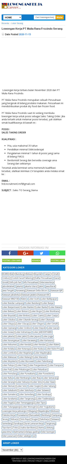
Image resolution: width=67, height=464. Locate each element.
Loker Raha (7, 377)
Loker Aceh (34, 298)
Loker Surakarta (9, 398)
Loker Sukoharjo (26, 390)
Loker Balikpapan (49, 298)
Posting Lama (57, 260)
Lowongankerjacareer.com (41, 458)
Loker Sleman (8, 386)
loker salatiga (24, 436)
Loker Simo (37, 382)
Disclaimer (49, 461)
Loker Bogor (36, 311)
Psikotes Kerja (8, 415)
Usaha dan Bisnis (28, 427)
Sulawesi (55, 419)
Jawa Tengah (8, 290)
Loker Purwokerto (45, 373)
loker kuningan (48, 431)
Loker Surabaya (43, 394)
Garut (57, 278)
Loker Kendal (25, 344)
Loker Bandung (33, 303)
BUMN (5, 274)
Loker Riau (36, 377)
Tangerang (50, 423)
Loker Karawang (29, 340)
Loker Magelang (25, 352)
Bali (12, 274)
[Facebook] (10, 252)
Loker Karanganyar (11, 340)
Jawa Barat (50, 286)
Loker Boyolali (8, 315)
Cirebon (6, 278)
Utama (41, 427)
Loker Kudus (38, 348)
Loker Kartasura (46, 340)
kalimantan (19, 431)
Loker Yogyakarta (46, 406)
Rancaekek (35, 415)
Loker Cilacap (22, 323)
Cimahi (56, 274)
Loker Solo (22, 386)
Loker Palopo (8, 365)
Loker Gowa (7, 332)
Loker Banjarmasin (11, 307)
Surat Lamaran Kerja (34, 423)
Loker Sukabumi (9, 390)
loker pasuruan (9, 436)
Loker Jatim (21, 336)
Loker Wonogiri (29, 406)
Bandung (20, 274)
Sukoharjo (44, 419)
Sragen (35, 419)
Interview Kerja (47, 282)
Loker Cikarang (47, 319)
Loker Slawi (49, 382)
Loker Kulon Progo (54, 348)
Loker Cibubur (8, 319)
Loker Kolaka (8, 348)
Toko (15, 427)
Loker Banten (28, 307)
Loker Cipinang (9, 328)
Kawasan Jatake (29, 294)
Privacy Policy (35, 461)
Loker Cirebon (24, 328)
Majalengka (44, 411)
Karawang (20, 290)
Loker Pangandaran (37, 365)
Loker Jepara (34, 336)
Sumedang (7, 423)
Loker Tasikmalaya (45, 398)
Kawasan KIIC (44, 294)
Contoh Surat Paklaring (22, 278)
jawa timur (7, 431)
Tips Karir (6, 427)
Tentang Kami (19, 461)
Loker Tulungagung (11, 406)
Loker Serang (8, 382)
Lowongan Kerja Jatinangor (14, 411)
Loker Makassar (9, 357)
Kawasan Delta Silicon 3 (38, 290)
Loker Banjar (48, 303)
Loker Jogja (48, 336)
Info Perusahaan (30, 282)
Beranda (36, 260)
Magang (32, 411)
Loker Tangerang (26, 398)
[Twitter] (41, 252)
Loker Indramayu (23, 332)
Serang (5, 419)
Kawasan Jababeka (11, 294)
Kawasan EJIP (56, 290)
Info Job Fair (15, 282)
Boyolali (38, 274)
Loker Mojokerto (10, 361)
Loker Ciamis (38, 315)
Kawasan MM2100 (10, 298)
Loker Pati (6, 369)
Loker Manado (40, 357)
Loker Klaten (53, 344)
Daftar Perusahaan (43, 278)
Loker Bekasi (8, 311)
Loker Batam (55, 307)
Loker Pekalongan (21, 369)
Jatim (41, 286)
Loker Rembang (22, 377)
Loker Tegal (7, 402)
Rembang (46, 415)
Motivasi (55, 411)
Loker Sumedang (26, 394)
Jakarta (19, 286)
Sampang (57, 415)
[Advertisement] (33, 62)
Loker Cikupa (8, 323)
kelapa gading (32, 431)
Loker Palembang (44, 361)
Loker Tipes (40, 402)
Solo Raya (25, 419)
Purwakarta (22, 415)
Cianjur (47, 274)
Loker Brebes (24, 315)
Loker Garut (52, 328)
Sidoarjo (15, 419)
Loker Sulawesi (43, 390)
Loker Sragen (35, 386)
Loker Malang (25, 357)
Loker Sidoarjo (23, 382)
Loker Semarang (50, 377)
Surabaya (18, 423)
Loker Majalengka (42, 352)
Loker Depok (39, 328)
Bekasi (29, 274)
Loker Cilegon (37, 323)
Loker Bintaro (22, 311)
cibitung (50, 427)
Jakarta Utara (31, 286)
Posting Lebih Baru (12, 260)
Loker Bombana (51, 311)
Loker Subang (49, 386)
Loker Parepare (56, 365)
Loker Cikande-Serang (28, 319)
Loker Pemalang (9, 373)
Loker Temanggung (24, 402)
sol (34, 436)
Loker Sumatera (9, 394)
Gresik (5, 282)
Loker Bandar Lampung (13, 303)
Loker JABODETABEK (42, 332)
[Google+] (26, 252)
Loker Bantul (41, 307)
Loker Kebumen (9, 344)
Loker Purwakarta (27, 373)
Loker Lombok (9, 352)
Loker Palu (21, 365)
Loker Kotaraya (23, 348)
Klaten (24, 298)
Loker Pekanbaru (40, 369)
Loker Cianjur (52, 315)
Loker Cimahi (52, 323)
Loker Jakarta (8, 336)
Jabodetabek (8, 286)
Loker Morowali (27, 361)
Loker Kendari (39, 344)
